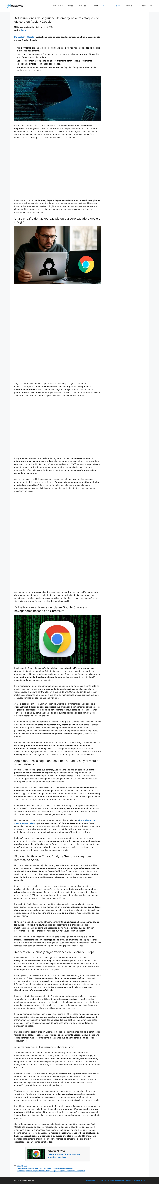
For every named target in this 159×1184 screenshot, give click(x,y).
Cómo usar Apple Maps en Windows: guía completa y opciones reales (45, 1168)
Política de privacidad (135, 1180)
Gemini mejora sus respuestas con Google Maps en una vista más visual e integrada (51, 1171)
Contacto (102, 1180)
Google (114, 6)
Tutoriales (82, 6)
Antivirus (128, 6)
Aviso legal (90, 1180)
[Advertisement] (57, 158)
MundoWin (19, 37)
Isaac (23, 30)
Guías (70, 6)
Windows (57, 6)
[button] (151, 5)
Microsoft (94, 6)
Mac (104, 6)
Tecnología (141, 6)
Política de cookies (116, 1180)
